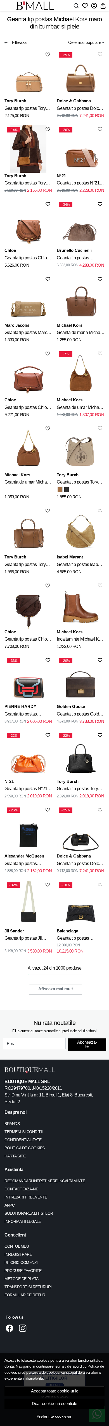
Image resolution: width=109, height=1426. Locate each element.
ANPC (9, 1205)
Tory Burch (15, 100)
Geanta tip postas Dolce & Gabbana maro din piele (79, 109)
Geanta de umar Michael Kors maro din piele (79, 408)
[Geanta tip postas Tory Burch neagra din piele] (66, 489)
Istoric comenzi (21, 1262)
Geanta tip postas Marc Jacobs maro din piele (25, 333)
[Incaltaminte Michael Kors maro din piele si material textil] (81, 605)
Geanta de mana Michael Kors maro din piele (80, 333)
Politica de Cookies (24, 1148)
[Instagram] (24, 1328)
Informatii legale (22, 1221)
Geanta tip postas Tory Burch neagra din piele (78, 789)
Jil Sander (14, 930)
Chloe (10, 250)
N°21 (61, 175)
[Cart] (103, 5)
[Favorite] (85, 5)
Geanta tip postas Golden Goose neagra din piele (80, 715)
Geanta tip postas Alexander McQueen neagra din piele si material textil (23, 864)
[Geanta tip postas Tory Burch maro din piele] (28, 74)
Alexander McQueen (24, 856)
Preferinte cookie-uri (54, 1416)
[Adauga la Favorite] (48, 54)
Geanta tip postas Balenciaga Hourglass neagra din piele (77, 939)
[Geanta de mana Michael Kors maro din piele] (81, 298)
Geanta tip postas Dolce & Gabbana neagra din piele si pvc (79, 864)
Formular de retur (24, 1295)
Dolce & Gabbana (74, 100)
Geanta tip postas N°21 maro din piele (78, 184)
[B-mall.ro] (36, 5)
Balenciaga (67, 930)
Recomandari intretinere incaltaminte (44, 1181)
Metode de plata (21, 1278)
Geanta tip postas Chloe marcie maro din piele (26, 258)
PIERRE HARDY (20, 706)
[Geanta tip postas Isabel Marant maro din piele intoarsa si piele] (81, 530)
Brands (12, 1123)
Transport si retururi (28, 1287)
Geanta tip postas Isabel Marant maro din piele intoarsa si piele (79, 565)
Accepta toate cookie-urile (54, 1391)
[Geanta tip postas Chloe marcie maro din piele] (28, 223)
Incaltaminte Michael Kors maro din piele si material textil (81, 640)
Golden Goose (71, 706)
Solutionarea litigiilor (28, 1213)
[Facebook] (11, 1328)
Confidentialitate (23, 1140)
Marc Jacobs (16, 325)
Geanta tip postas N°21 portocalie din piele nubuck (25, 789)
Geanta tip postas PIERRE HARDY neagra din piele (27, 715)
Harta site (14, 1156)
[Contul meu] (94, 5)
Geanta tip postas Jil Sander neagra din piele (26, 939)
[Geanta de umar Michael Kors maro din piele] (28, 448)
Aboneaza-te (87, 1044)
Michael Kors (69, 325)
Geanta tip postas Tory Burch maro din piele (25, 109)
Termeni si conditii (23, 1131)
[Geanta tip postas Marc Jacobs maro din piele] (28, 298)
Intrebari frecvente (25, 1197)
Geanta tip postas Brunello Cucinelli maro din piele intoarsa (78, 258)
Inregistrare (18, 1254)
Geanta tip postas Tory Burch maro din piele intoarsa (25, 184)
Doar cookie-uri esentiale (54, 1403)
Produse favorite (22, 1270)
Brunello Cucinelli (74, 250)
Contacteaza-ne (21, 1189)
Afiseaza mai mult (55, 989)
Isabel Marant (70, 557)
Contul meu (16, 1246)
